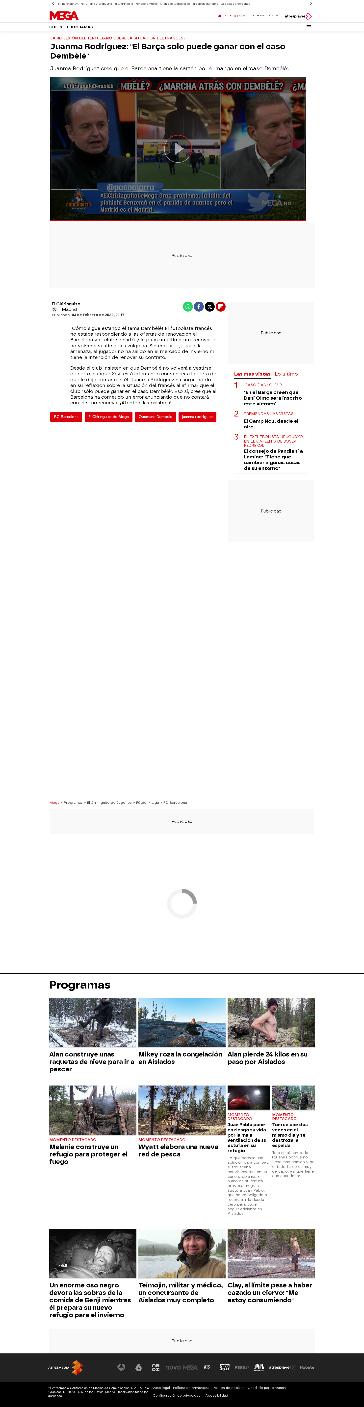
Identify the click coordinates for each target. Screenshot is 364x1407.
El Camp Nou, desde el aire (271, 424)
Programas (80, 27)
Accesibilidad (216, 1395)
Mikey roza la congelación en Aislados (180, 1058)
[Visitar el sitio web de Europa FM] (241, 1367)
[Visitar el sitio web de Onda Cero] (224, 1367)
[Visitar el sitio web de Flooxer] (307, 1367)
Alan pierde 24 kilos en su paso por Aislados (268, 1058)
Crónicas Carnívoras (175, 3)
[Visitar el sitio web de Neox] (155, 1367)
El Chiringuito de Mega (108, 417)
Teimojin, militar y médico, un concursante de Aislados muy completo (180, 1292)
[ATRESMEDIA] (65, 1367)
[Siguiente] (311, 4)
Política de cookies (228, 1388)
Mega (54, 802)
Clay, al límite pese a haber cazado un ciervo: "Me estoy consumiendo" (270, 1292)
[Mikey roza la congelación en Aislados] (182, 1023)
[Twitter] (54, 309)
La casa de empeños (235, 3)
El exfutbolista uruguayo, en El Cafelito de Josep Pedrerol (274, 441)
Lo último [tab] (286, 374)
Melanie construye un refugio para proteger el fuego (88, 1154)
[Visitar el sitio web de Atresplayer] (283, 1367)
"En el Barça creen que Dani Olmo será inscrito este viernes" (273, 398)
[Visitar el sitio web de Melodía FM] (259, 1367)
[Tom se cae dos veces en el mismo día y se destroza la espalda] (293, 1098)
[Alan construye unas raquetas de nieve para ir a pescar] (92, 1023)
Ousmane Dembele (155, 417)
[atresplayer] (298, 16)
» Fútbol (140, 802)
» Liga (154, 802)
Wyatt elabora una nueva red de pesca (178, 1150)
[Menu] (309, 27)
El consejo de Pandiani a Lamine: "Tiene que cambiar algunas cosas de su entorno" (273, 459)
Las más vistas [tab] (252, 374)
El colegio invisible (205, 3)
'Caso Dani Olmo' (263, 385)
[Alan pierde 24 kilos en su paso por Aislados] (271, 1023)
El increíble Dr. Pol (71, 3)
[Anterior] (53, 4)
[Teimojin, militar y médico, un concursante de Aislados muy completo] (182, 1254)
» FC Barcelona (173, 802)
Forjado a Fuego (146, 3)
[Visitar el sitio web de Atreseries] (207, 1367)
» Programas (72, 802)
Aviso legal (160, 1388)
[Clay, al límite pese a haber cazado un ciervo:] (271, 1254)
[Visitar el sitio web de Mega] (190, 1367)
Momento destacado (72, 1140)
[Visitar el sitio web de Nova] (173, 1367)
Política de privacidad (191, 1388)
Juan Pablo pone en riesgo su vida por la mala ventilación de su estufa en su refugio (247, 1137)
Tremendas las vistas (268, 414)
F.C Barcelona (66, 417)
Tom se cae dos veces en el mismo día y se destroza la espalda (290, 1135)
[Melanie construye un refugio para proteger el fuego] (92, 1111)
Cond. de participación (267, 1388)
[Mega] (80, 16)
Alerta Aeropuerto (99, 3)
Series (55, 27)
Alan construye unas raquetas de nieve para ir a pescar (91, 1062)
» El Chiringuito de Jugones (108, 802)
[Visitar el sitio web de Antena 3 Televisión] (121, 1367)
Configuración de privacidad (177, 1395)
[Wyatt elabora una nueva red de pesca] (182, 1111)
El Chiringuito (123, 3)
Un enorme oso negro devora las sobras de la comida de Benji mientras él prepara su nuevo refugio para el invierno (90, 1300)
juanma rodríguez (197, 417)
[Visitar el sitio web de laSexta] (138, 1367)
